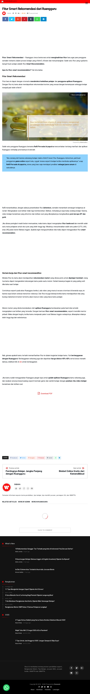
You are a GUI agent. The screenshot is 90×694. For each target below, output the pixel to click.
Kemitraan (39, 689)
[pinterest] (24, 19)
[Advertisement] (45, 39)
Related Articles (9, 502)
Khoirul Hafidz (19, 572)
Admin (9, 13)
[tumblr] (31, 19)
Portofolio (48, 689)
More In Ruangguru (40, 502)
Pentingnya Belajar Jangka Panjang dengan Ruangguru (24, 471)
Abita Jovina (18, 551)
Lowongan (56, 689)
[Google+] (82, 668)
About (32, 689)
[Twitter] (77, 668)
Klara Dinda (18, 623)
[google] (18, 19)
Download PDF (46, 394)
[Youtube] (71, 673)
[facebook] (5, 19)
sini (20, 362)
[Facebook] (71, 668)
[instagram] (77, 673)
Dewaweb (57, 684)
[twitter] (12, 19)
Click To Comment (45, 530)
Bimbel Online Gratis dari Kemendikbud (71, 471)
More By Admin (24, 502)
